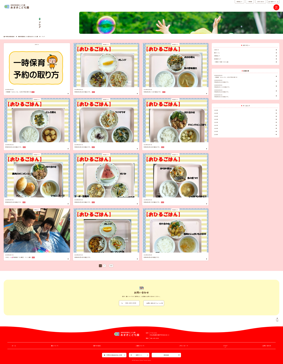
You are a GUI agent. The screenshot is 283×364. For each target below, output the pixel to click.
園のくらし (217, 53)
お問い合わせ (260, 1)
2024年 (216, 116)
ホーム (14, 346)
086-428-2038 (130, 303)
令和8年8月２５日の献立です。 (222, 86)
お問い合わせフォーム (154, 303)
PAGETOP (277, 320)
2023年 (216, 119)
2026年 (216, 110)
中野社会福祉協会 (10, 36)
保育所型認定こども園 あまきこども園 (28, 36)
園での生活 (97, 346)
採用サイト (273, 1)
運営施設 (166, 355)
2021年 (216, 125)
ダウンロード (183, 346)
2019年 (216, 131)
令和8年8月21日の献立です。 (221, 95)
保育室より (239, 1)
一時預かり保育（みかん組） (221, 62)
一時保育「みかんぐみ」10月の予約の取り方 (225, 76)
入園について (140, 346)
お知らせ (216, 49)
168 (111, 266)
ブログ (225, 346)
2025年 (216, 113)
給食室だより (217, 59)
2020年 (216, 128)
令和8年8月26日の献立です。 (221, 81)
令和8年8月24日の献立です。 (221, 91)
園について (54, 346)
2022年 (216, 122)
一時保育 (250, 1)
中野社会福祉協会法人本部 (114, 355)
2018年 (216, 134)
